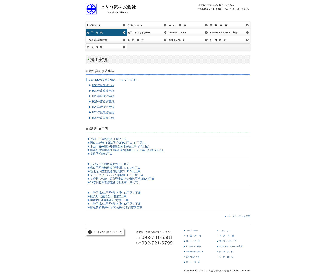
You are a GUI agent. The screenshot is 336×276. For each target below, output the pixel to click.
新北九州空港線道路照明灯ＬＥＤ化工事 (115, 171)
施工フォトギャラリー (139, 32)
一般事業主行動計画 (97, 40)
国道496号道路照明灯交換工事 (109, 200)
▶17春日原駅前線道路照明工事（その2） (113, 182)
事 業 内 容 (218, 25)
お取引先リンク (177, 40)
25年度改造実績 (104, 112)
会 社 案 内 (177, 25)
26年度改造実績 (104, 107)
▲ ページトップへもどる (237, 216)
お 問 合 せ (218, 40)
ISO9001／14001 (177, 32)
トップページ (93, 25)
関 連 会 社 (136, 40)
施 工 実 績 (95, 32)
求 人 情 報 (95, 47)
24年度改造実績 (104, 117)
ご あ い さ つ (135, 25)
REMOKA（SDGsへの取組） (225, 32)
